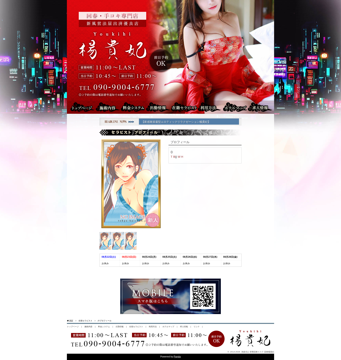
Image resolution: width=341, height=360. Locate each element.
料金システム (134, 107)
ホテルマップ (237, 107)
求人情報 (263, 107)
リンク (197, 326)
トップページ (82, 107)
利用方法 (211, 107)
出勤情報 (156, 107)
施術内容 (110, 107)
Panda (177, 356)
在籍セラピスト (183, 107)
